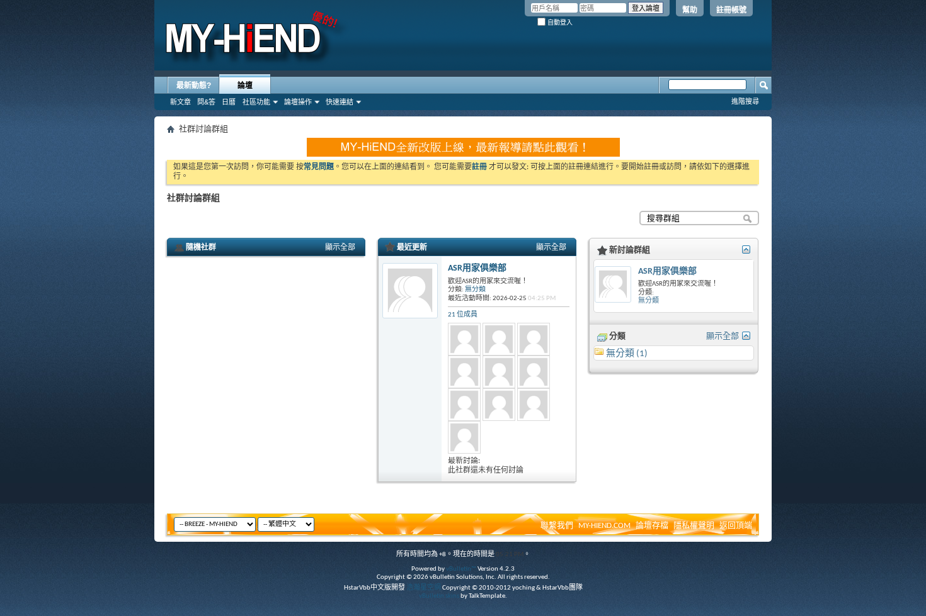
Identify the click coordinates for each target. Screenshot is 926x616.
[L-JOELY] (464, 372)
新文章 (180, 102)
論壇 (245, 85)
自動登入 (559, 22)
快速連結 (339, 102)
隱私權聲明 (693, 526)
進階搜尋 (745, 101)
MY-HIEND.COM (604, 526)
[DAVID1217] (464, 437)
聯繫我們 (556, 526)
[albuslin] (464, 339)
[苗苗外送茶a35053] (533, 404)
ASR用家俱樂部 (477, 268)
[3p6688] (464, 404)
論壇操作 (298, 102)
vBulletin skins (439, 596)
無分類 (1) (627, 354)
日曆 (229, 102)
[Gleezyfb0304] (533, 339)
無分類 (475, 289)
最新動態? (193, 85)
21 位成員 (462, 314)
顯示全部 (340, 248)
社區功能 (256, 102)
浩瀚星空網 (423, 588)
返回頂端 (735, 526)
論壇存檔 (652, 526)
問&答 (206, 102)
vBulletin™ (461, 569)
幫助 (689, 10)
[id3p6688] (499, 404)
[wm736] (533, 372)
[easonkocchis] (499, 372)
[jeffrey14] (499, 339)
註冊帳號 (731, 10)
